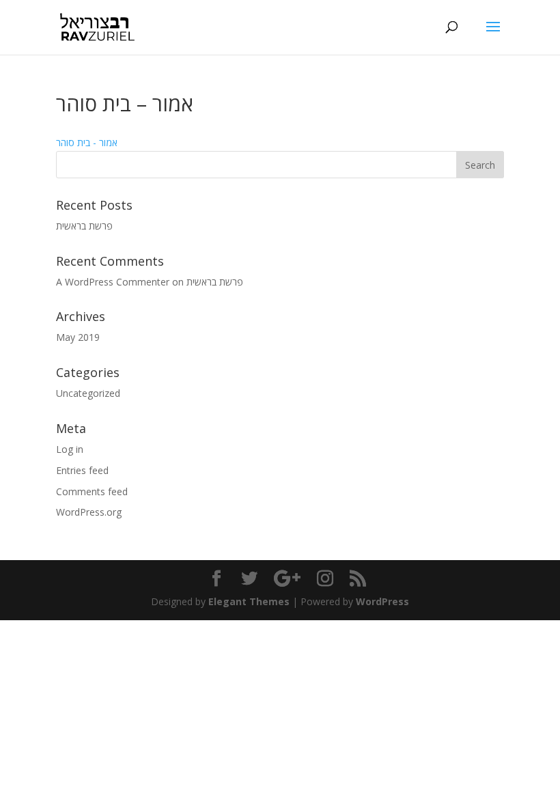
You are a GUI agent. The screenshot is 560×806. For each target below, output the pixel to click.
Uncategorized (88, 393)
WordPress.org (89, 511)
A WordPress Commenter (112, 281)
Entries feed (82, 470)
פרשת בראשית (84, 225)
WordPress (382, 601)
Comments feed (92, 491)
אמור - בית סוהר (86, 142)
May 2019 (78, 337)
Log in (69, 449)
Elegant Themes (249, 601)
